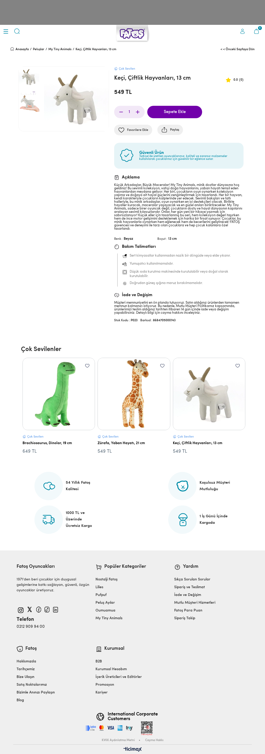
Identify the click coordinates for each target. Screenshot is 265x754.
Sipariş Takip (184, 618)
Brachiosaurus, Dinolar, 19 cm (47, 443)
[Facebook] (39, 609)
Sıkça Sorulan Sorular (192, 579)
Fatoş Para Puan (188, 611)
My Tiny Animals (108, 618)
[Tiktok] (47, 609)
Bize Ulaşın (25, 677)
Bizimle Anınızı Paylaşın (36, 693)
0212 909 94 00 (31, 627)
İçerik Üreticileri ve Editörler (118, 677)
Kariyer (101, 693)
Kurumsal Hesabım (111, 669)
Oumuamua (105, 611)
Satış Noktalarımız (32, 685)
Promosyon (104, 685)
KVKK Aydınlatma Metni (118, 740)
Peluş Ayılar (105, 603)
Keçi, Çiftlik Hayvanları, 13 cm (197, 443)
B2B (98, 661)
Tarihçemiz (26, 669)
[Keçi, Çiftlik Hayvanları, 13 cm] (209, 394)
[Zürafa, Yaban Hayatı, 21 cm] (134, 394)
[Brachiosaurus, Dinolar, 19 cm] (59, 394)
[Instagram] (21, 610)
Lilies (99, 587)
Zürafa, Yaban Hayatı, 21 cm (121, 443)
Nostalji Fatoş (106, 579)
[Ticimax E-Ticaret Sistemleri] (132, 750)
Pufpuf (101, 595)
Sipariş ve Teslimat (189, 587)
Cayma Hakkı (154, 740)
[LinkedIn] (56, 609)
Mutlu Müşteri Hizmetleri (194, 603)
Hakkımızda (26, 661)
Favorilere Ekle (87, 365)
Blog (20, 700)
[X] (30, 609)
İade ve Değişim (187, 595)
